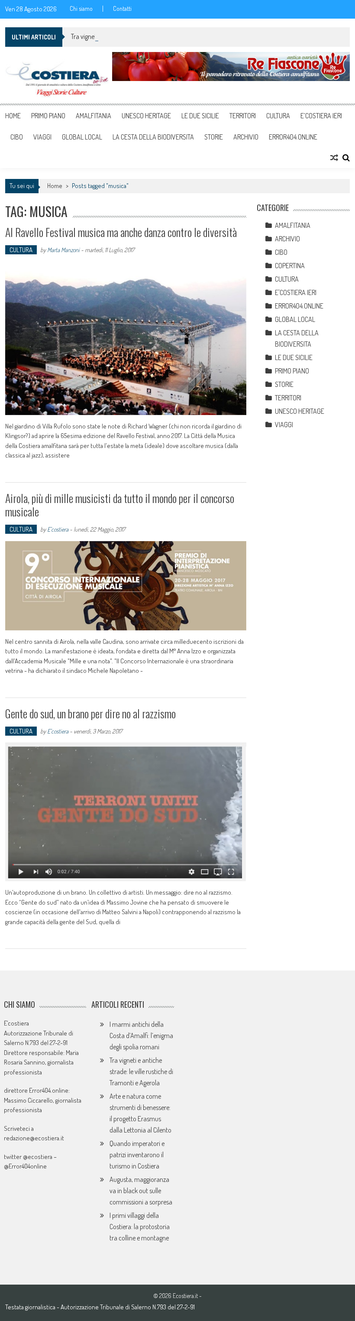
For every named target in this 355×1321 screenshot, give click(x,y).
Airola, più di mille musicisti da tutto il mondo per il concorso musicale (119, 505)
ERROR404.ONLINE (293, 137)
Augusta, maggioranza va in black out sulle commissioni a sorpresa (141, 1190)
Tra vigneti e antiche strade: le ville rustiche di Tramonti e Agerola (141, 1071)
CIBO (16, 137)
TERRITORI (242, 115)
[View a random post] (334, 157)
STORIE (213, 137)
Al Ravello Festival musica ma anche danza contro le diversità (121, 232)
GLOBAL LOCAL (82, 137)
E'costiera (57, 529)
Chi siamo (81, 9)
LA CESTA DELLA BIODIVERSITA (153, 137)
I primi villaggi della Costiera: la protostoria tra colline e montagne (140, 1226)
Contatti (122, 9)
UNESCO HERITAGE (146, 115)
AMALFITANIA (93, 115)
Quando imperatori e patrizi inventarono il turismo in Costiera (137, 1154)
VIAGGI (42, 137)
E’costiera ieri (321, 115)
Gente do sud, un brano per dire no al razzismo (90, 713)
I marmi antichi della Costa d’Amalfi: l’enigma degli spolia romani (141, 1035)
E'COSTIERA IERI (295, 292)
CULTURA (278, 115)
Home (13, 115)
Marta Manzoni (63, 249)
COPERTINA (290, 265)
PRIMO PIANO (48, 115)
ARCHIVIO (245, 137)
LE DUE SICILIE (200, 115)
